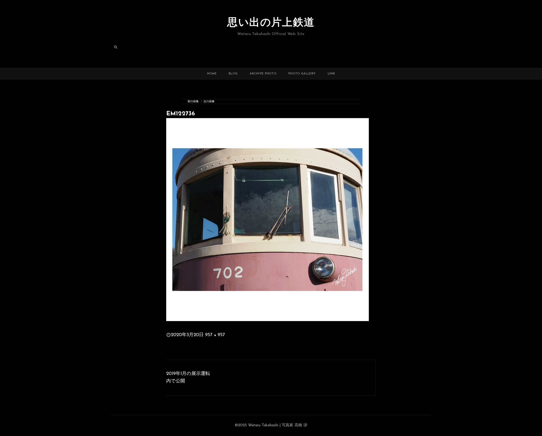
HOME (212, 73)
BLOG (233, 73)
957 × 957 (215, 335)
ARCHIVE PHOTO (263, 73)
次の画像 (208, 101)
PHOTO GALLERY (301, 73)
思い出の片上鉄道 (271, 23)
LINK (331, 73)
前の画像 (193, 101)
